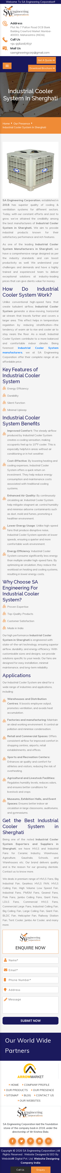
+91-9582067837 (21, 43)
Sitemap (12, 1095)
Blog (27, 1095)
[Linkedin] (39, 1141)
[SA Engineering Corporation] (16, 12)
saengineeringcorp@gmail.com (29, 52)
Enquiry (41, 1169)
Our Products (16, 1090)
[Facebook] (12, 1141)
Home (6, 123)
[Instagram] (48, 1141)
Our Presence (22, 123)
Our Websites (29, 1100)
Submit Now (31, 1020)
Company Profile (36, 1084)
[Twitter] (21, 1141)
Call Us (20, 1169)
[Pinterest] (30, 1141)
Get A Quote (45, 60)
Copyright (6, 1150)
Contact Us (44, 1095)
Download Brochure (41, 68)
